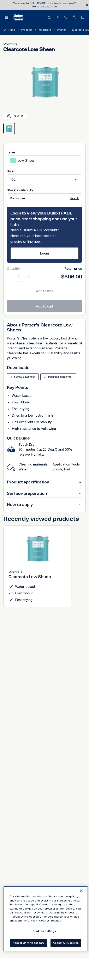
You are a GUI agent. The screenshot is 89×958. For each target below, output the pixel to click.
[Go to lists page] (57, 17)
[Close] (81, 890)
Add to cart (44, 306)
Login (44, 253)
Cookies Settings (44, 931)
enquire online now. (25, 241)
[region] (45, 918)
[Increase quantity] (29, 277)
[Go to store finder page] (65, 17)
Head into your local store (31, 236)
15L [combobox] (13, 179)
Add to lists (44, 291)
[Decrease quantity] (8, 277)
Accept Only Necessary (29, 942)
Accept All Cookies (65, 942)
